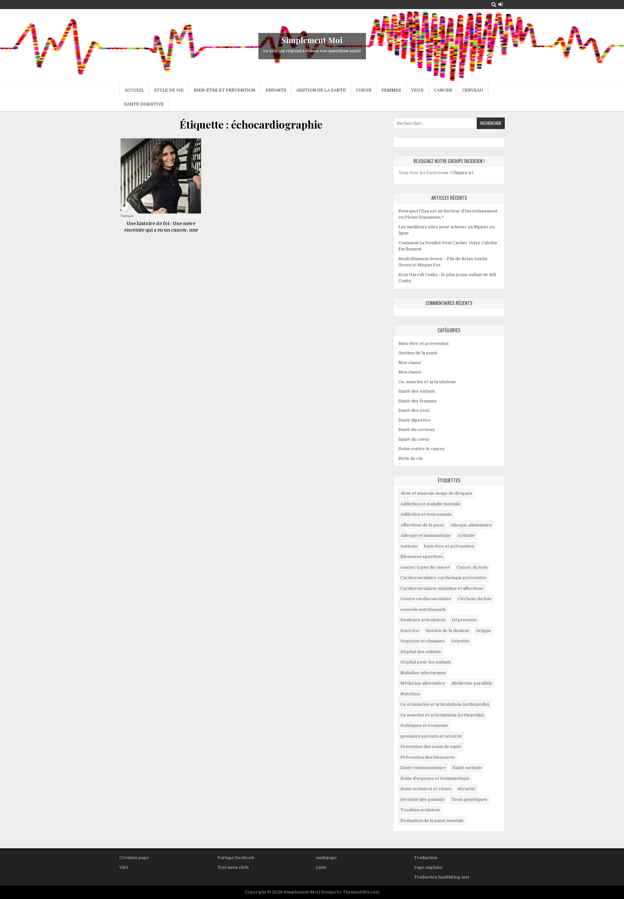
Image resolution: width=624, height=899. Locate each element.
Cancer (443, 90)
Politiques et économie (424, 725)
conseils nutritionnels (423, 609)
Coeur (363, 90)
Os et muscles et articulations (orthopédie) (444, 704)
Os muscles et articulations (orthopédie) (442, 715)
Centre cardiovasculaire (425, 598)
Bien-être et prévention (224, 90)
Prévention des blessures (427, 757)
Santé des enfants (416, 391)
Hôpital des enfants (420, 651)
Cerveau (472, 90)
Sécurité (466, 788)
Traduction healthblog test (441, 877)
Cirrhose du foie (475, 598)
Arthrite (465, 535)
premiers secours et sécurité (431, 736)
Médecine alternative (422, 683)
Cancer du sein (472, 567)
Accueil (134, 90)
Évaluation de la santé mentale (431, 820)
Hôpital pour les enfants (425, 662)
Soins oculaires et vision (425, 788)
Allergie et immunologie (425, 535)
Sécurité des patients (422, 799)
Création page (134, 857)
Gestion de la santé (321, 90)
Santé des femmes (417, 401)
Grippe (483, 630)
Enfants (276, 90)
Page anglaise (428, 867)
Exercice (409, 630)
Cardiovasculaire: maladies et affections (441, 588)
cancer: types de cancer (425, 567)
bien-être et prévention (449, 546)
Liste (321, 867)
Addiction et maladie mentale (430, 503)
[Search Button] (493, 4)
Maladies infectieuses (423, 672)
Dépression (464, 619)
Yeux (417, 90)
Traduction (425, 857)
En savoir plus (163, 167)
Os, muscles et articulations (427, 381)
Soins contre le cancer (421, 448)
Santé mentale (467, 767)
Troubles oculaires (420, 809)
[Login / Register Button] (500, 4)
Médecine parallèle (472, 683)
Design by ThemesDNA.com (350, 892)
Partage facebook (235, 857)
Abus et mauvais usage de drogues (436, 493)
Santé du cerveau (416, 429)
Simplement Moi (312, 40)
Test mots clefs (233, 867)
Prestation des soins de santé (431, 746)
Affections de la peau (422, 525)
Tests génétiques (469, 799)
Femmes (391, 90)
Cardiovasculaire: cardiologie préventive (443, 577)
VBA (123, 867)
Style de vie (169, 90)
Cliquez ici (462, 172)
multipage (326, 857)
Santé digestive (144, 104)
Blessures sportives (421, 556)
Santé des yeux (414, 410)
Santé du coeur (414, 439)
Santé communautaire (423, 767)
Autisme (409, 546)
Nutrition (410, 693)
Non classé (409, 362)
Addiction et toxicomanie (426, 514)
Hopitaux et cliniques (422, 641)
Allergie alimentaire (471, 525)
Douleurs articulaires (422, 619)
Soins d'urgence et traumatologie (435, 778)
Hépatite (460, 641)
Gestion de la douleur (447, 630)
